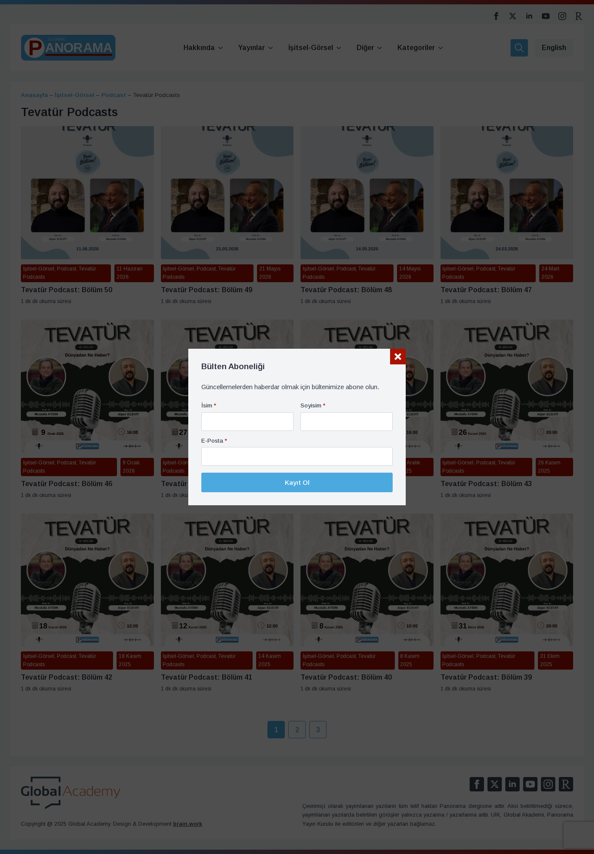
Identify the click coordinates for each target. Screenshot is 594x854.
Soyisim (312, 406)
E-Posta (214, 441)
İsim (208, 406)
